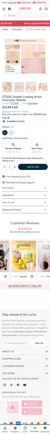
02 (11, 132)
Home (5, 29)
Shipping (6, 111)
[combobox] (25, 15)
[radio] (13, 148)
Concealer (17, 29)
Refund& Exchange (16, 182)
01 (4, 132)
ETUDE (15, 103)
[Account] (40, 9)
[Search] (5, 15)
